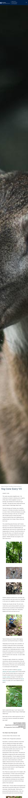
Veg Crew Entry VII (17, 486)
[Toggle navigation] (26, 2)
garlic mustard (12, 671)
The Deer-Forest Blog (9, 486)
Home (2, 486)
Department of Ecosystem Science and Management (14, 2)
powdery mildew (6, 677)
